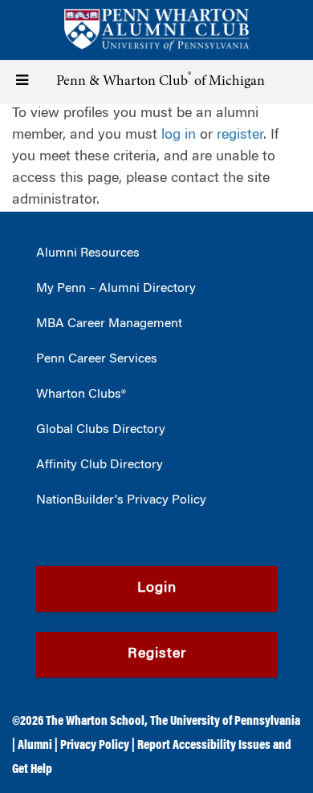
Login (157, 588)
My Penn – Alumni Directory (116, 288)
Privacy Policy (94, 745)
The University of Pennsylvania (225, 721)
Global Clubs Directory (100, 429)
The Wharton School (95, 721)
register (240, 135)
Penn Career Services (96, 359)
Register (157, 654)
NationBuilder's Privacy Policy (121, 500)
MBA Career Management (109, 324)
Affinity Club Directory (99, 465)
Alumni (35, 745)
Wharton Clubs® (81, 394)
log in (178, 135)
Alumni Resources (88, 253)
